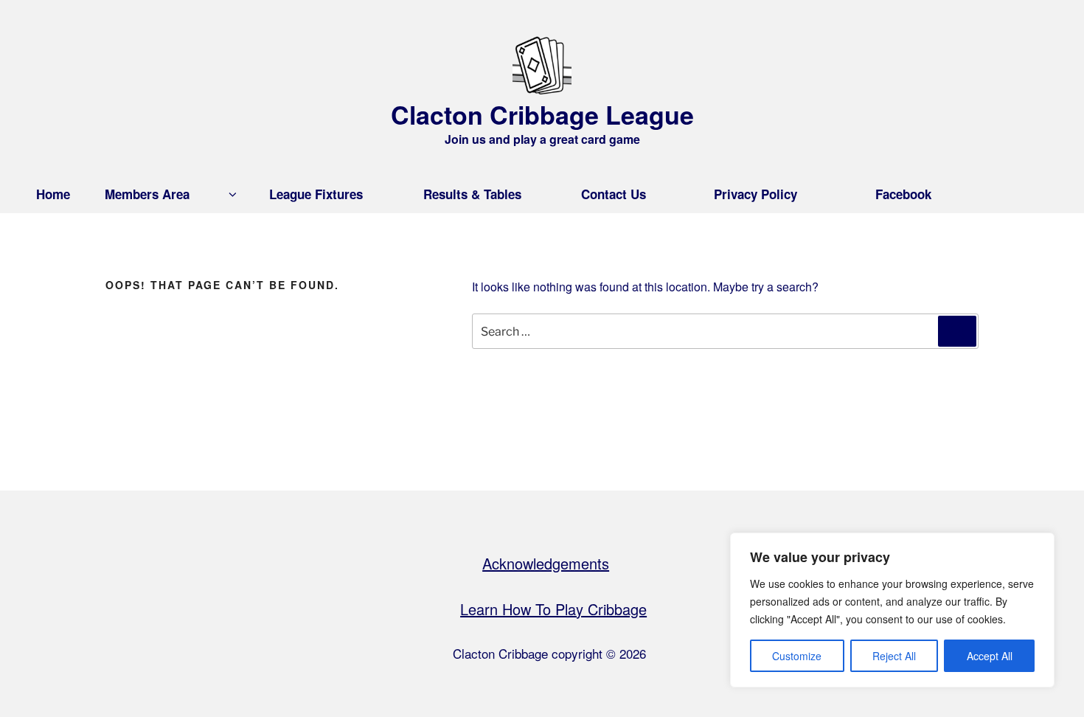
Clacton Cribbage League (542, 114)
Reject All (894, 655)
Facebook (903, 194)
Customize (796, 655)
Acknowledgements (545, 563)
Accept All (989, 655)
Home (53, 194)
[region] (892, 610)
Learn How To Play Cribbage (553, 609)
